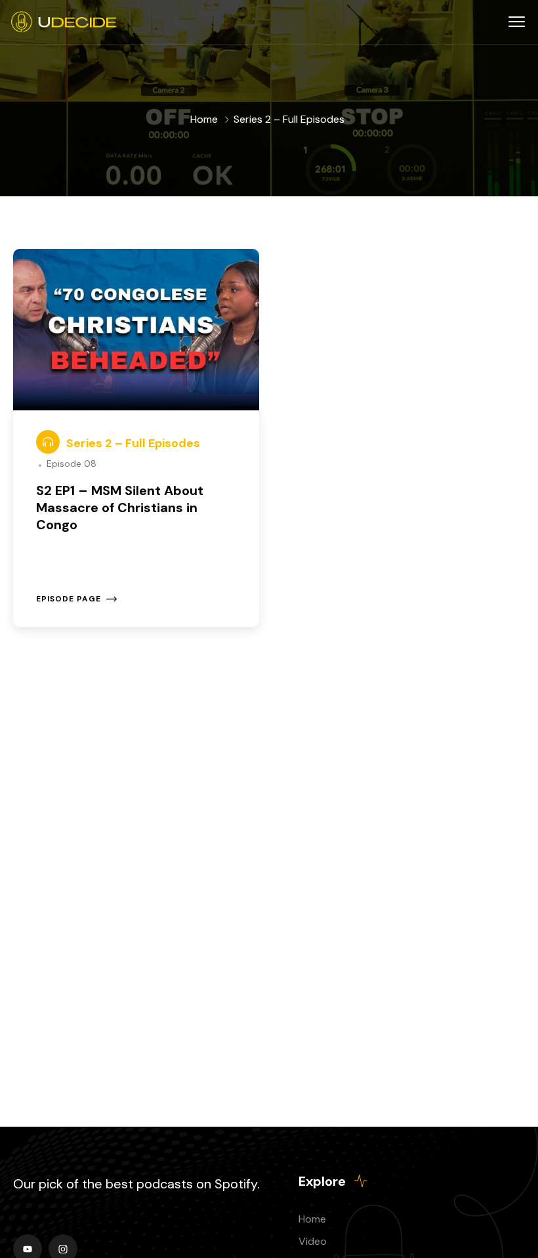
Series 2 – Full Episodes (133, 443)
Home (204, 119)
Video (313, 1241)
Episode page (68, 599)
